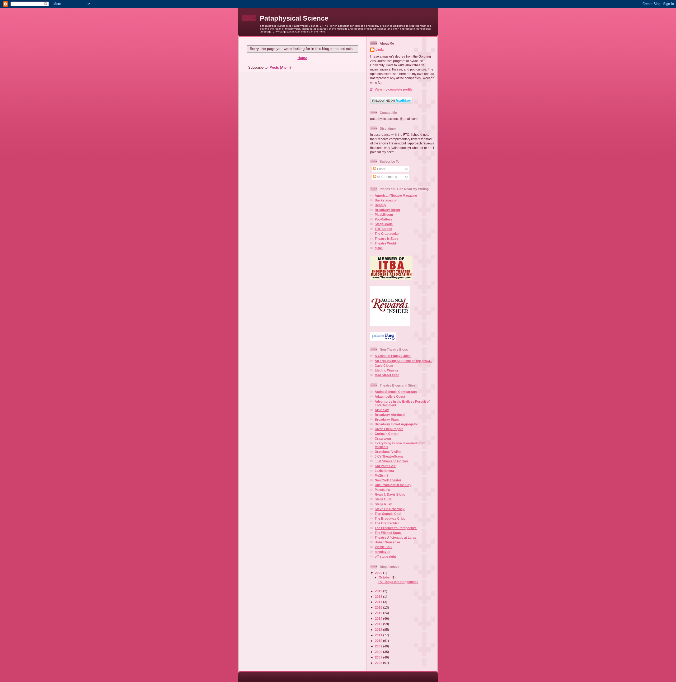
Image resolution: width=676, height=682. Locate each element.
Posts (380, 169)
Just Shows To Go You (391, 461)
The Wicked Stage (388, 532)
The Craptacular (387, 233)
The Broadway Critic (390, 518)
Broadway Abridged (390, 414)
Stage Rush (383, 504)
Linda (379, 49)
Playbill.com (384, 214)
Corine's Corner (387, 433)
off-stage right (385, 556)
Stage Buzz (383, 499)
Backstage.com (386, 200)
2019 (379, 591)
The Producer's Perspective (396, 528)
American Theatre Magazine (396, 195)
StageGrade (384, 224)
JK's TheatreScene (389, 456)
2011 (379, 635)
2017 (379, 602)
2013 (379, 624)
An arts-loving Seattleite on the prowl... (403, 361)
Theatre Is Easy (386, 238)
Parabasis (382, 489)
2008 (379, 651)
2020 (379, 573)
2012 (379, 629)
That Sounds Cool (388, 513)
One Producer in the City (393, 485)
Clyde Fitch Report (389, 429)
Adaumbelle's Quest (390, 396)
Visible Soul (383, 547)
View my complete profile (393, 89)
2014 (379, 618)
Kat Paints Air (385, 466)
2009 (379, 646)
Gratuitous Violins (388, 451)
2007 (379, 657)
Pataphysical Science (294, 18)
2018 (379, 596)
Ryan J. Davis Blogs (390, 494)
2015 (379, 613)
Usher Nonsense (387, 542)
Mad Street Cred (387, 375)
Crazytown (383, 438)
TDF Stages (383, 229)
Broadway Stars (387, 419)
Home (302, 58)
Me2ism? (381, 475)
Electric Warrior (386, 370)
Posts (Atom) (280, 67)
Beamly (380, 205)
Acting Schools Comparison (396, 391)
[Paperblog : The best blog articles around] (383, 339)
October (385, 577)
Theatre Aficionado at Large (395, 537)
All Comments (386, 176)
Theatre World (385, 243)
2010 (379, 640)
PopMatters (383, 219)
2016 (379, 607)
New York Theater (388, 480)
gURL (379, 248)
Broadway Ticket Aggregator (396, 424)
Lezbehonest (384, 470)
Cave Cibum (384, 365)
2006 (379, 663)
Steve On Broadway (390, 509)
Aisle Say (382, 410)
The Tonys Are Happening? (398, 582)
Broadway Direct (387, 209)
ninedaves (382, 551)
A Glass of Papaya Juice (393, 356)
